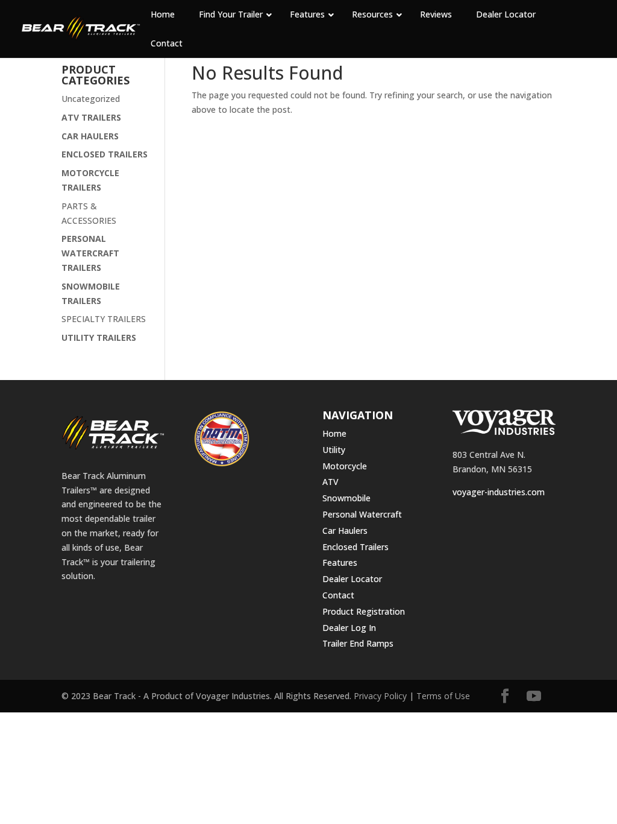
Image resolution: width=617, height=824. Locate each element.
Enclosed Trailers (355, 547)
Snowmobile (346, 498)
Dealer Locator (352, 579)
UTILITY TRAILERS (98, 337)
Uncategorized (90, 98)
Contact (338, 595)
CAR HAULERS (90, 136)
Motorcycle (344, 466)
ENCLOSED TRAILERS (104, 154)
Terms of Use (443, 696)
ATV (330, 481)
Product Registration (363, 611)
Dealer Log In (349, 627)
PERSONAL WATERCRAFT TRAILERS (90, 253)
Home (334, 433)
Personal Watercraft (362, 514)
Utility (333, 449)
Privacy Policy (380, 696)
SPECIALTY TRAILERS (103, 319)
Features (339, 562)
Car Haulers (345, 530)
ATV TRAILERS (91, 117)
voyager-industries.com (499, 492)
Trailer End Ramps (357, 643)
